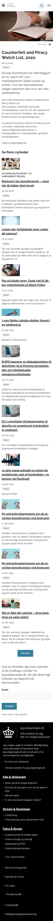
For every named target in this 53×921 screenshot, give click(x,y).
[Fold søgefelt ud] (41, 5)
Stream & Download (16, 809)
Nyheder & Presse (14, 876)
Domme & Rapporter (16, 867)
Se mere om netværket (17, 761)
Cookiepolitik (11, 905)
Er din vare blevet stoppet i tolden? (23, 800)
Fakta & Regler (12, 828)
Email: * (6, 689)
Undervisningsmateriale (17, 848)
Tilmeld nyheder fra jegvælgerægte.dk (25, 768)
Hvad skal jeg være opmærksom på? (24, 819)
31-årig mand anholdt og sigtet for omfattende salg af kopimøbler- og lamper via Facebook (25, 474)
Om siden (10, 885)
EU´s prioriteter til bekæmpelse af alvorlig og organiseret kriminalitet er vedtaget (25, 426)
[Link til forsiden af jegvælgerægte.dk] (26, 732)
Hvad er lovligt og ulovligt (18, 839)
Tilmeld (9, 706)
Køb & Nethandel (14, 777)
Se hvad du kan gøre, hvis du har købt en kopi (26, 789)
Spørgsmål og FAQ (15, 843)
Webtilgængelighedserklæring (21, 914)
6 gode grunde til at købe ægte (21, 834)
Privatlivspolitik (14, 894)
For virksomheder (15, 857)
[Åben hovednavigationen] (50, 6)
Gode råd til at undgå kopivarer (21, 783)
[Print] (50, 44)
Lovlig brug (11, 815)
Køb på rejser (12, 795)
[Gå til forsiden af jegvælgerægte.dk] (8, 5)
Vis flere (25, 653)
